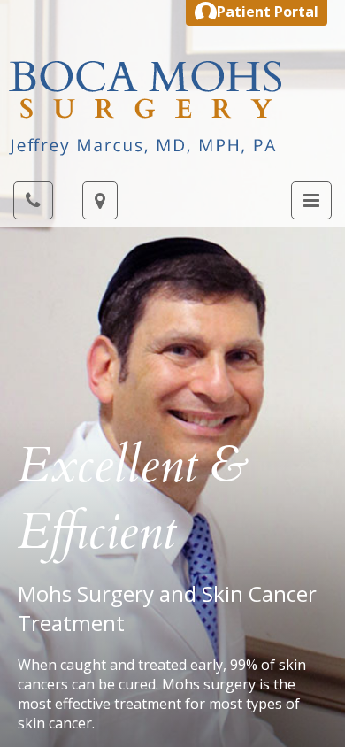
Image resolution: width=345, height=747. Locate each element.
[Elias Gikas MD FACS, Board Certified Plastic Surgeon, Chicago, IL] (145, 107)
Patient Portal (267, 11)
